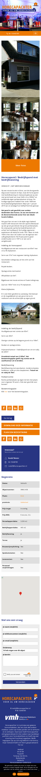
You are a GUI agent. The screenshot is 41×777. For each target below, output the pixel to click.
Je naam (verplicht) (10, 627)
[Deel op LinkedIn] (15, 408)
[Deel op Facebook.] (3, 408)
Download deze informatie (18, 425)
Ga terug (8, 418)
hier (5, 392)
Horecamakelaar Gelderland (20, 762)
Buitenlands (20, 758)
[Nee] (39, 770)
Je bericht (6, 655)
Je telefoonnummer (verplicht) (15, 634)
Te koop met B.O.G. (20, 756)
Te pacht (20, 754)
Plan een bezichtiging (15, 432)
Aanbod (20, 749)
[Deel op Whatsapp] (21, 408)
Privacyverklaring (23, 774)
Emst (22, 496)
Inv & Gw (20, 751)
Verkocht (20, 760)
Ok (14, 774)
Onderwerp (7, 648)
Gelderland (24, 502)
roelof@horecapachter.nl (21, 708)
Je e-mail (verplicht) (10, 641)
